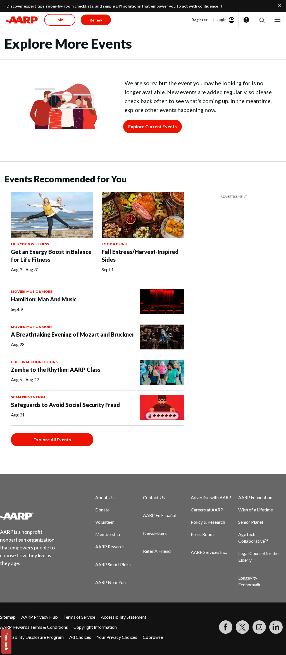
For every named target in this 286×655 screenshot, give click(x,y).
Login (221, 19)
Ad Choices (80, 637)
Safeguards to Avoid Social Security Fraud (65, 404)
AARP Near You (110, 582)
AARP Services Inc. (209, 552)
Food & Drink (114, 244)
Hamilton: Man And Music (44, 299)
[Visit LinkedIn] (276, 627)
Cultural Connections (34, 362)
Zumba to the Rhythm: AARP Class (55, 369)
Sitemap (8, 617)
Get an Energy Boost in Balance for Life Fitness (51, 255)
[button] (261, 20)
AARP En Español (159, 515)
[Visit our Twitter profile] (242, 627)
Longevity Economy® (249, 581)
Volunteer (104, 522)
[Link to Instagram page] (259, 627)
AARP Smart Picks (113, 564)
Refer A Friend (157, 551)
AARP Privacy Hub (39, 617)
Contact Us (154, 497)
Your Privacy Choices (117, 637)
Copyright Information (95, 627)
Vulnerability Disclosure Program (32, 637)
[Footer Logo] (31, 516)
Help (246, 20)
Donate (102, 509)
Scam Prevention (28, 397)
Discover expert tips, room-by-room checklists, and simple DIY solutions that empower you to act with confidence (112, 6)
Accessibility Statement (123, 617)
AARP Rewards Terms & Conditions (34, 627)
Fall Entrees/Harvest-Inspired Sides (140, 255)
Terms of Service (79, 617)
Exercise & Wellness (30, 244)
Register (200, 19)
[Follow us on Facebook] (225, 627)
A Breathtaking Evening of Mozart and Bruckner (72, 334)
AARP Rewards (110, 546)
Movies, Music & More (31, 291)
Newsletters (155, 533)
